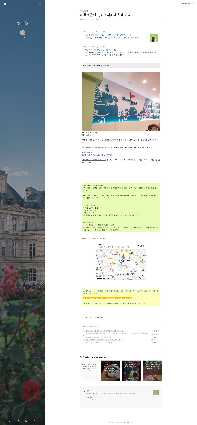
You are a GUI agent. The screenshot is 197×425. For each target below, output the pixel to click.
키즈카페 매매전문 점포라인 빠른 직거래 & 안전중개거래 (107, 35)
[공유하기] (90, 317)
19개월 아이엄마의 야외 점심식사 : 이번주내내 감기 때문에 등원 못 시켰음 (102, 340)
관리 (34, 421)
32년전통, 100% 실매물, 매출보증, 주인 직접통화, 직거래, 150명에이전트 (111, 38)
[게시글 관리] (92, 317)
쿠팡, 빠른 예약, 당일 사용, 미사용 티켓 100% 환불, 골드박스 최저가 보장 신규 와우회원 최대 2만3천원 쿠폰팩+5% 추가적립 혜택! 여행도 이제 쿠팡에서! (120, 54)
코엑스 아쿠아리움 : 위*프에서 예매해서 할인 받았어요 (97, 337)
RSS (26, 421)
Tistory (133, 422)
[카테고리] (5, 4)
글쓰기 (10, 421)
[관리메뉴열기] (193, 3)
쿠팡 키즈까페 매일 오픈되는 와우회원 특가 (102, 50)
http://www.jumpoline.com (93, 32)
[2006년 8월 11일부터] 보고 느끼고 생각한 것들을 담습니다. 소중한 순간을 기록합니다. (109, 394)
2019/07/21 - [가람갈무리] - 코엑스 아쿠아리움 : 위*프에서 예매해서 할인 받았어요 (114, 303)
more (160, 358)
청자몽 (23, 22)
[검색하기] (41, 4)
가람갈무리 (84, 11)
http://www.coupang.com (92, 47)
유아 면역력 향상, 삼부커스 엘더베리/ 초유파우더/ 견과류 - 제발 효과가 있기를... (103, 331)
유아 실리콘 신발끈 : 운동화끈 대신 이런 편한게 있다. (96, 342)
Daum (120, 422)
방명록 (18, 421)
